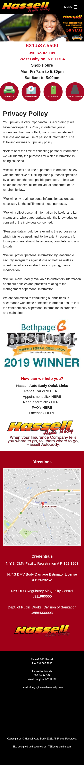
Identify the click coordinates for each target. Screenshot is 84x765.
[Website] (31, 92)
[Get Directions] (42, 507)
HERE (55, 391)
